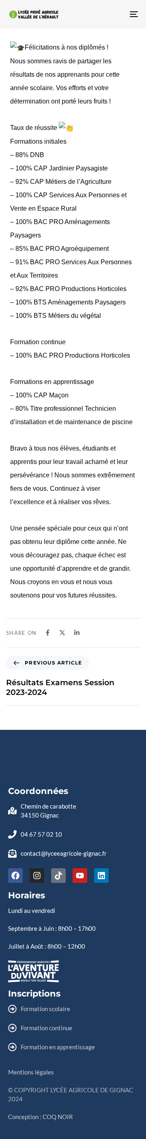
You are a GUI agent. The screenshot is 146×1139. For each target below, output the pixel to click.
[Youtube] (80, 875)
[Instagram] (37, 875)
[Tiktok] (58, 875)
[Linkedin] (101, 875)
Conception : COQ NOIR (40, 1116)
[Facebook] (15, 875)
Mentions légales (31, 1072)
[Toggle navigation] (116, 14)
